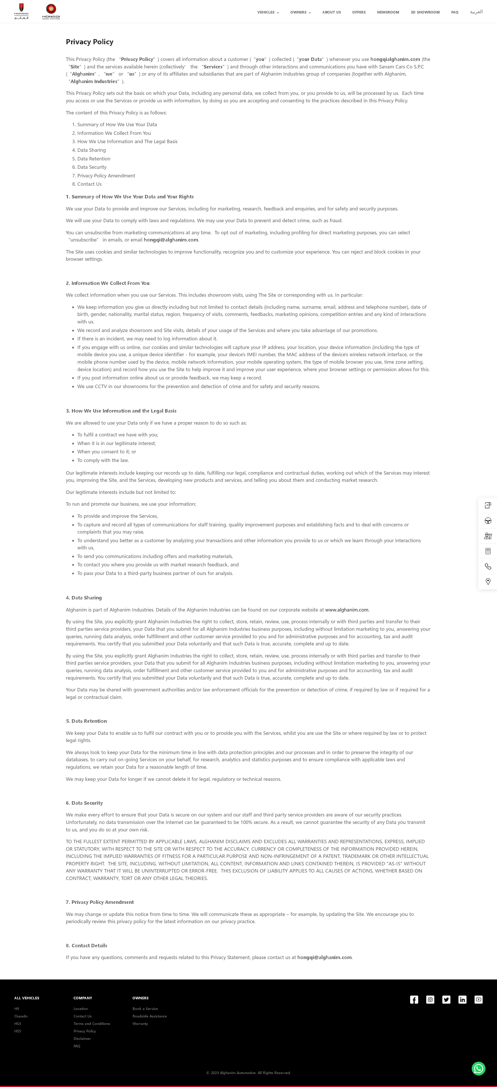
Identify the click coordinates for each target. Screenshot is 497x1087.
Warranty (140, 1023)
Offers (359, 12)
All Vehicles (26, 998)
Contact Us (83, 1016)
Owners (298, 12)
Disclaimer (82, 1038)
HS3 (17, 1023)
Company (83, 998)
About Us (331, 12)
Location (81, 1008)
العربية (476, 11)
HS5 (17, 1031)
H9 (16, 1008)
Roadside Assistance (150, 1016)
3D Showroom (425, 12)
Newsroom (388, 12)
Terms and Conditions (92, 1023)
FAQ (454, 12)
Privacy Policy (85, 1031)
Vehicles (265, 12)
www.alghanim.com (346, 610)
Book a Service (145, 1008)
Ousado (21, 1016)
